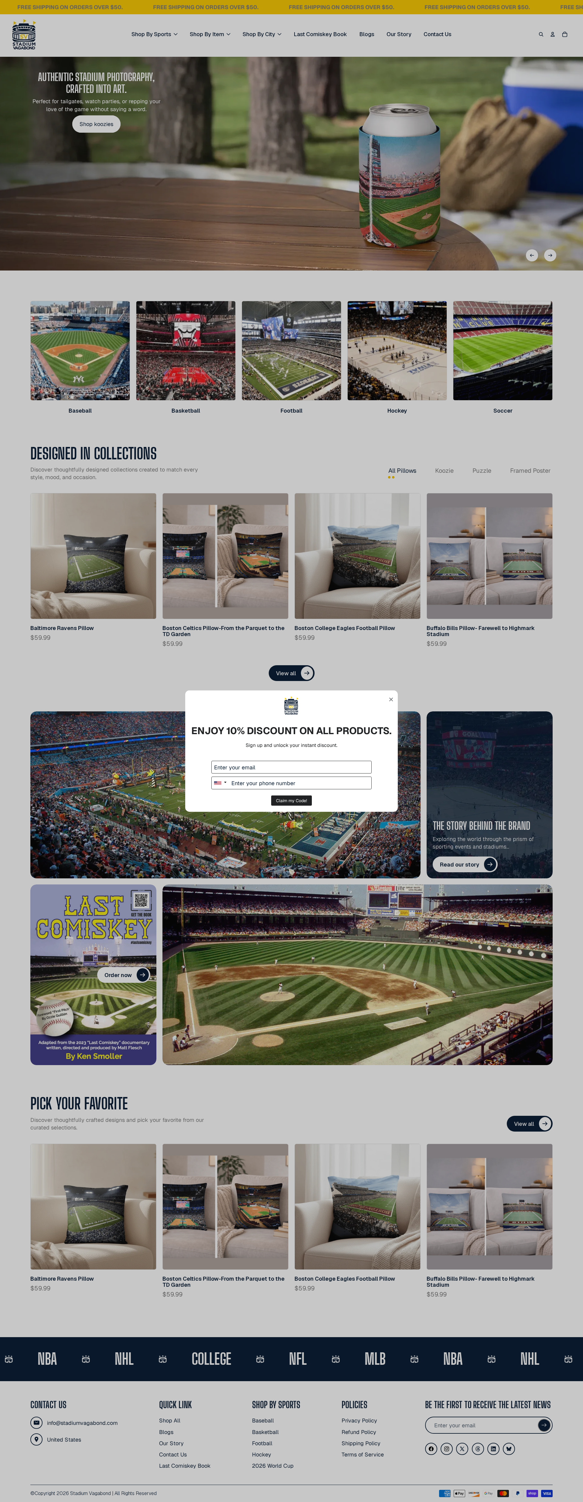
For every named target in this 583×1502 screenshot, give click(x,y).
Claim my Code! (291, 800)
